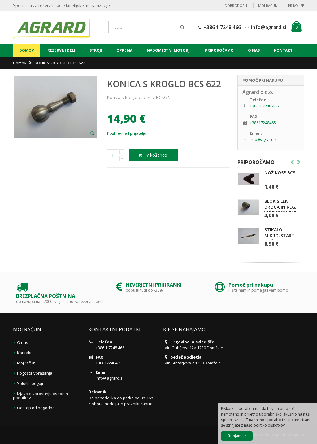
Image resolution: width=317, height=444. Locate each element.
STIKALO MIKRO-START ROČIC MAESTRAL (279, 238)
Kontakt (283, 50)
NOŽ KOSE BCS (279, 173)
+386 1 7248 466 (222, 27)
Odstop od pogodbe (36, 408)
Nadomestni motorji (169, 50)
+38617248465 (263, 122)
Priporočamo (219, 50)
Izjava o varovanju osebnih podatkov (40, 395)
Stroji (95, 50)
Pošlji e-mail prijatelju (126, 133)
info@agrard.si (268, 27)
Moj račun (267, 5)
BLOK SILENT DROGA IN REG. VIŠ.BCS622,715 (280, 207)
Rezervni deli (61, 50)
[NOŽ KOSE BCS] (248, 178)
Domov (19, 63)
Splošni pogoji (30, 383)
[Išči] (182, 27)
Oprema (124, 50)
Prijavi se (296, 5)
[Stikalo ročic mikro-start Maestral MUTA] (248, 235)
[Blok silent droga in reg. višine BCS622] (248, 207)
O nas (254, 50)
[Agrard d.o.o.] (51, 27)
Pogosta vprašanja (34, 373)
